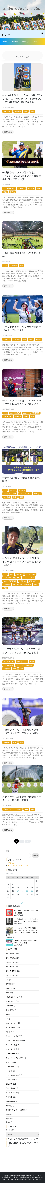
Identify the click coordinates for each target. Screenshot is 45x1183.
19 (18, 891)
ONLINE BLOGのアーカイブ (23, 1139)
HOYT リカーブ (11, 1001)
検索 (7, 851)
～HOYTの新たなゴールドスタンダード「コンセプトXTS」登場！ (26, 920)
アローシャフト (11, 1023)
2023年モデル (22, 662)
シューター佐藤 (11, 1045)
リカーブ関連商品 (9, 581)
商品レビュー (34, 581)
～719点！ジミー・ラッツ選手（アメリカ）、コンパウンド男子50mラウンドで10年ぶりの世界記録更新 (22, 99)
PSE (7, 1014)
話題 (32, 111)
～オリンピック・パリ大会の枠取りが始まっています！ (21, 328)
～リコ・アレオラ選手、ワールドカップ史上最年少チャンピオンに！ (21, 402)
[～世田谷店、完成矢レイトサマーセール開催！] (9, 912)
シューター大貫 (11, 1049)
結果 (25, 111)
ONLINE (13, 490)
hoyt (5, 265)
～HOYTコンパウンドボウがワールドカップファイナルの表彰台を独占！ (22, 650)
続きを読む (8, 132)
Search (35, 855)
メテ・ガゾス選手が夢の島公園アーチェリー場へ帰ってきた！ (21, 798)
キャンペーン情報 (9, 493)
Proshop (25, 42)
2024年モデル (11, 962)
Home (4, 42)
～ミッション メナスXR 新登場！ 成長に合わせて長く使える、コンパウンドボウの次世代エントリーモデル (22, 931)
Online (35, 42)
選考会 (12, 192)
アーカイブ (10, 1130)
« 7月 (22, 903)
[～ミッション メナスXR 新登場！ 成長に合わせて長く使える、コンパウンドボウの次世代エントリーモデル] (9, 930)
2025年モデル (11, 966)
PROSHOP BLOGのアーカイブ (23, 1144)
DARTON (9, 984)
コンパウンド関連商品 (31, 413)
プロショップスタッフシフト (17, 865)
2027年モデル (11, 975)
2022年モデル (8, 662)
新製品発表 (10, 1101)
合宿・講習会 (10, 1088)
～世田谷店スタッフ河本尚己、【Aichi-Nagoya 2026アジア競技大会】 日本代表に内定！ (21, 176)
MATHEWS (7, 111)
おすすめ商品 (15, 413)
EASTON (9, 988)
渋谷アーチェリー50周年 (22, 584)
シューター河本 (9, 188)
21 (27, 891)
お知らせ (6, 339)
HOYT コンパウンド (13, 997)
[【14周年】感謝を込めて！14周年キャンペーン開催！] (9, 942)
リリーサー (7, 416)
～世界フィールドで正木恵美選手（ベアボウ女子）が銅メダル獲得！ (21, 731)
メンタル (9, 1071)
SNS (7, 1019)
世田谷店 (21, 188)
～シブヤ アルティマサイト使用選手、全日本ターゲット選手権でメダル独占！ (21, 562)
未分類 (8, 1105)
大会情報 (18, 111)
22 (32, 891)
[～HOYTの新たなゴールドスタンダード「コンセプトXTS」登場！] (9, 921)
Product (15, 42)
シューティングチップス (14, 1058)
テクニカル (10, 1062)
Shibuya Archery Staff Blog (22, 10)
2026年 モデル (11, 971)
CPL (4, 490)
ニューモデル (10, 1066)
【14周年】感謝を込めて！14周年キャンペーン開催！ (26, 941)
